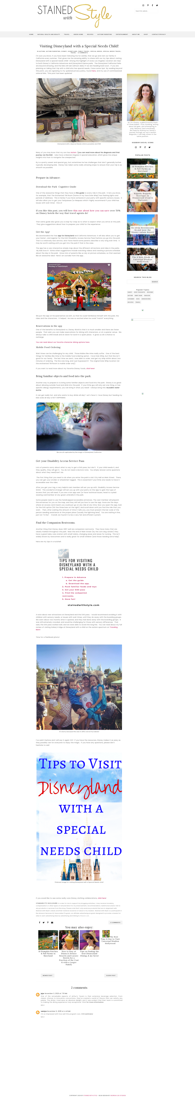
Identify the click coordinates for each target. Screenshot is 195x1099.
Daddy (130, 292)
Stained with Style (90, 1095)
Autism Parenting (105, 34)
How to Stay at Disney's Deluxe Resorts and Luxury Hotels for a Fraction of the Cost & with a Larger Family (69, 958)
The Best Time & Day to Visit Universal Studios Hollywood (110, 940)
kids (138, 299)
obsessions (146, 299)
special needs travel (112, 51)
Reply (43, 1005)
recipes (130, 302)
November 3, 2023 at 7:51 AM (56, 993)
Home (31, 34)
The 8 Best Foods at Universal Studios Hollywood (142, 259)
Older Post (111, 975)
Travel (67, 34)
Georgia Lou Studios (118, 1095)
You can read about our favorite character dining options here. (63, 342)
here (94, 71)
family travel (83, 51)
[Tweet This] (44, 923)
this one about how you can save (91, 210)
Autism (73, 152)
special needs (96, 51)
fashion (147, 295)
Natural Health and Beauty (49, 34)
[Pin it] (48, 923)
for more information (95, 1002)
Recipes (90, 34)
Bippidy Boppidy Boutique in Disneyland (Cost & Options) (143, 196)
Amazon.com (84, 916)
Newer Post (47, 975)
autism (42, 51)
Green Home (78, 34)
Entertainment (122, 34)
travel (73, 52)
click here (90, 368)
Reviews (150, 292)
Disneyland (72, 51)
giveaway (131, 299)
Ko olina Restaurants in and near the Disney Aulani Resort (143, 230)
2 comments (83, 52)
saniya (44, 1011)
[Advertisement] (79, 1054)
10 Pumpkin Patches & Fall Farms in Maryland (48, 953)
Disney (64, 51)
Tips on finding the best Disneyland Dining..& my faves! (89, 953)
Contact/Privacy (159, 34)
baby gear (138, 295)
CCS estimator (87, 1014)
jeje (42, 993)
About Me (136, 34)
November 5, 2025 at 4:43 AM (58, 1011)
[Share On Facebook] (39, 923)
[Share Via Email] (52, 923)
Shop (146, 34)
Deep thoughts (139, 292)
